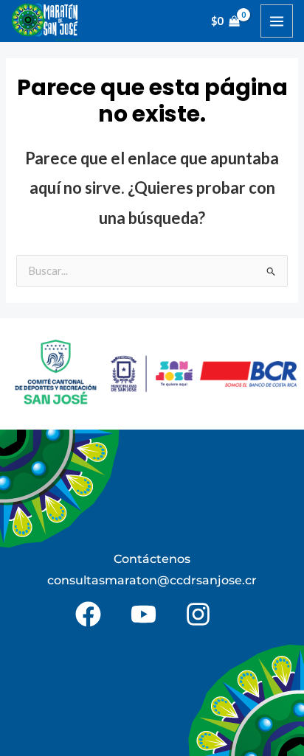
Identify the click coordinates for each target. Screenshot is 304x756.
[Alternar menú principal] (276, 20)
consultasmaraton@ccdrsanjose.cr (152, 580)
